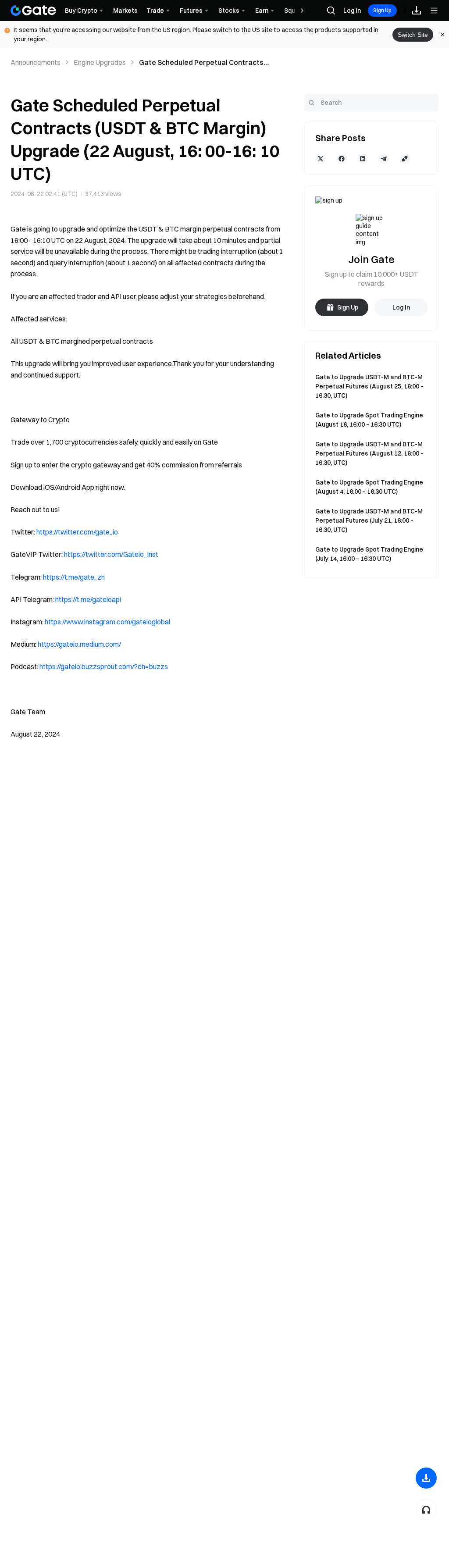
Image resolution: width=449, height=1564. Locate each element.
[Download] (426, 1478)
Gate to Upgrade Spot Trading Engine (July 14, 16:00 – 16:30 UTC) (369, 554)
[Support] (426, 1509)
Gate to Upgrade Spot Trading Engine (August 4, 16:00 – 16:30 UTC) (369, 486)
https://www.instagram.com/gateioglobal (107, 621)
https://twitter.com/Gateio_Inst (111, 554)
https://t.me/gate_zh (74, 577)
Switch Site (413, 34)
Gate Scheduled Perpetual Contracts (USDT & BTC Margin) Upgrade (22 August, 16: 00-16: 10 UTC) (208, 63)
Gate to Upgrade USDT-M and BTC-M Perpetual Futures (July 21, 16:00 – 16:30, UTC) (369, 520)
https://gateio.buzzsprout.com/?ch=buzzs (103, 666)
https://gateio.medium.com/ (79, 644)
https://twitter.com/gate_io (77, 531)
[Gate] (33, 10)
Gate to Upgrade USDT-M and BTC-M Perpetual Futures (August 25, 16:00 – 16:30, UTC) (369, 386)
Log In (352, 10)
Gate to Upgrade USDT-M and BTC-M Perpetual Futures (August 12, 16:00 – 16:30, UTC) (369, 453)
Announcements (36, 62)
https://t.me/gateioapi (88, 599)
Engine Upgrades (100, 62)
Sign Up (382, 10)
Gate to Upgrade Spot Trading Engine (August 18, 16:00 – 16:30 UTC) (369, 419)
